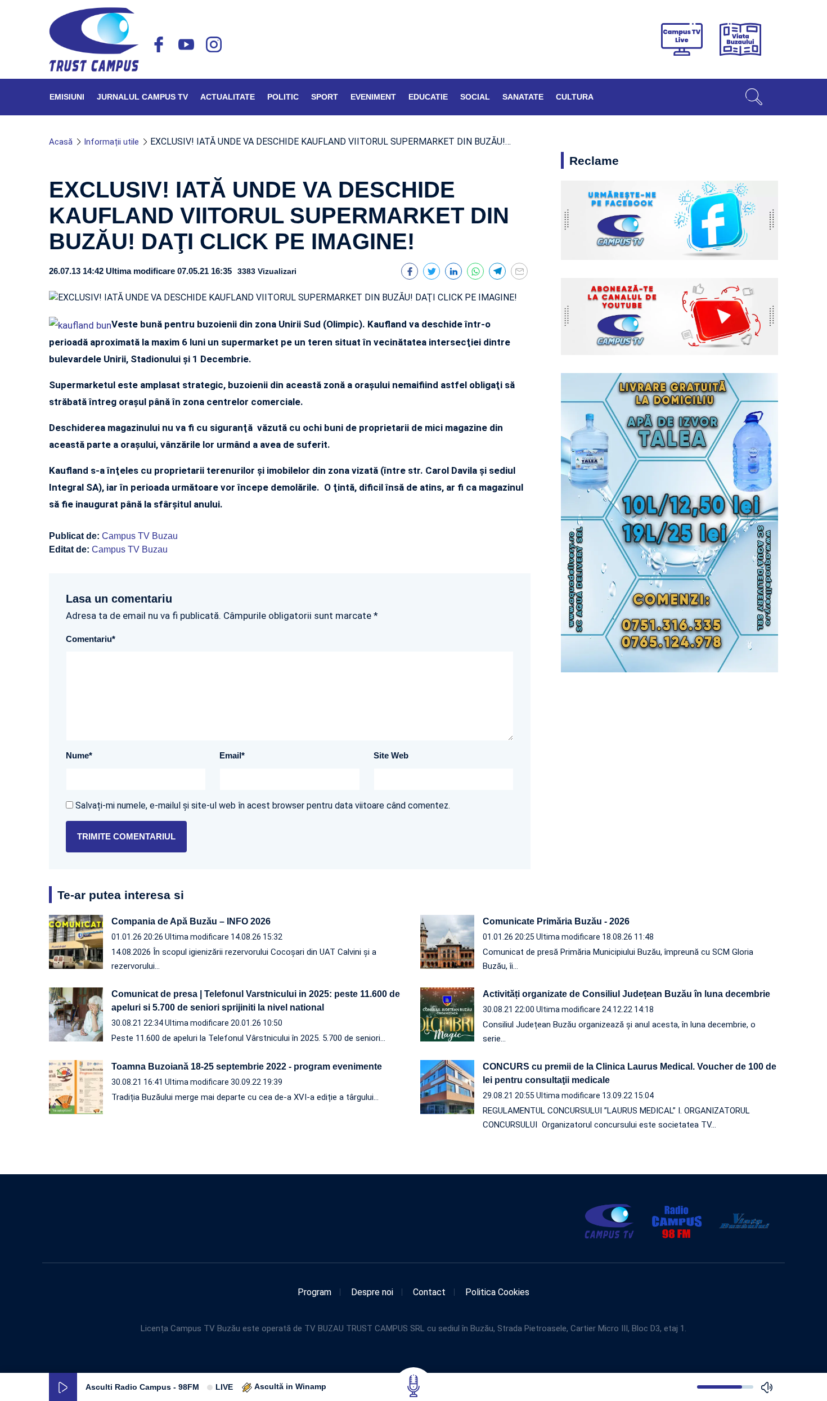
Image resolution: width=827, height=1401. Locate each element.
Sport (324, 96)
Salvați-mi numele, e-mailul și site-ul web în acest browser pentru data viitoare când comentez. (262, 805)
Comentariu (90, 639)
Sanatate (522, 96)
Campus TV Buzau (140, 536)
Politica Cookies (497, 1292)
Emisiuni (67, 96)
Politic (283, 96)
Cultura (575, 96)
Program (314, 1292)
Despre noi (372, 1292)
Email (232, 755)
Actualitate (227, 96)
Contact (429, 1292)
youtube (186, 44)
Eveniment (373, 96)
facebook (158, 44)
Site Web (391, 755)
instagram (214, 44)
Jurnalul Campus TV (142, 96)
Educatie (428, 96)
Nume (79, 755)
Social (475, 96)
